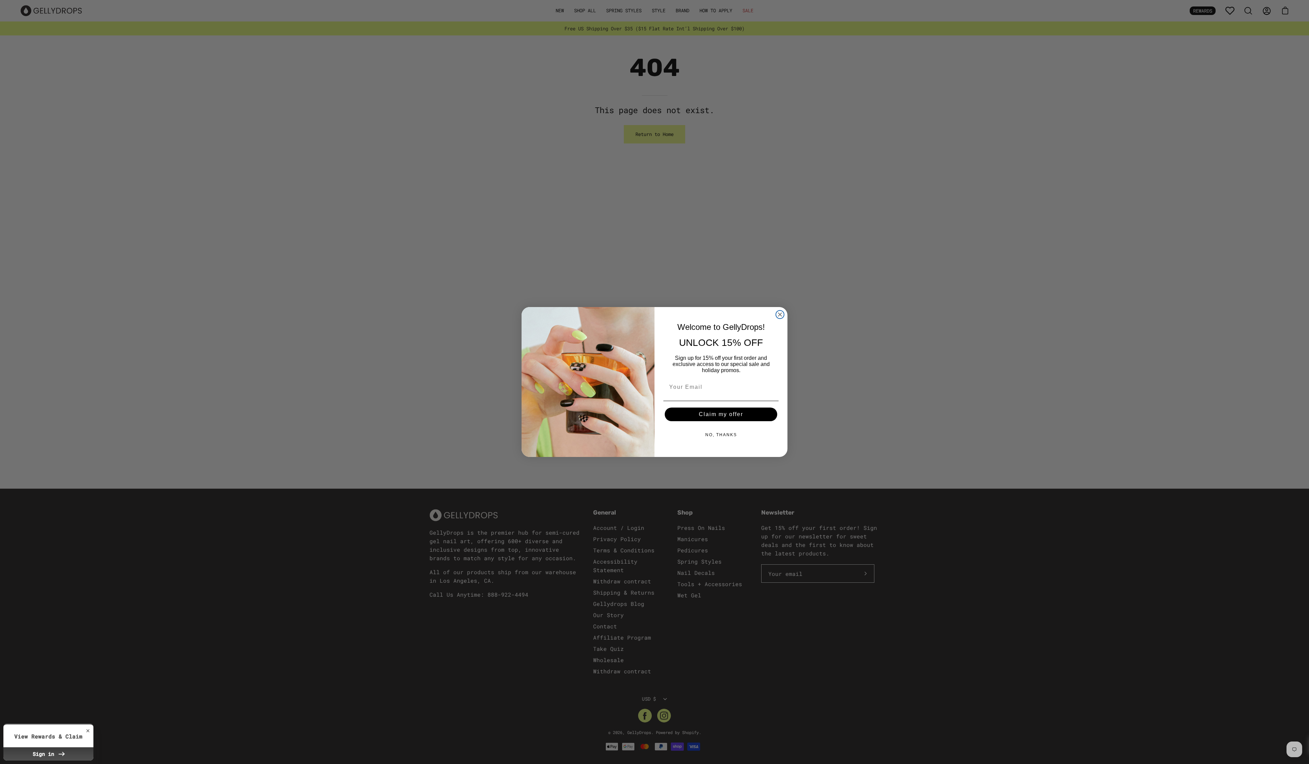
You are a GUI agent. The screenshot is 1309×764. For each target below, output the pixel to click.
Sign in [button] (45, 753)
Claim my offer (721, 414)
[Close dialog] (780, 314)
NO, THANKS (721, 434)
